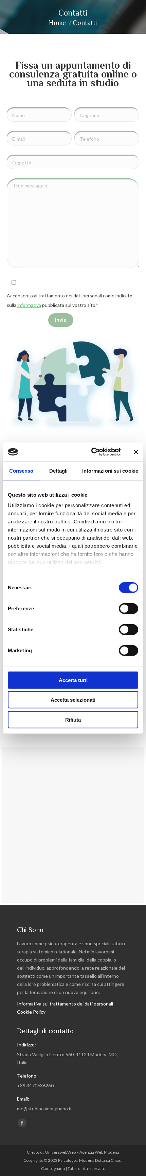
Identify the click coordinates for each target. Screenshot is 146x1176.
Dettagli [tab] (58, 470)
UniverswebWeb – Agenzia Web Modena (82, 1152)
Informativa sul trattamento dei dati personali (65, 1004)
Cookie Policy (31, 1012)
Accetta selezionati (73, 700)
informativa (29, 305)
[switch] (128, 608)
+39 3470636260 (35, 1085)
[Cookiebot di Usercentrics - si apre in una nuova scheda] (92, 452)
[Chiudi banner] (135, 452)
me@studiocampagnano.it (44, 1108)
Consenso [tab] (21, 470)
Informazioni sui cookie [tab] (110, 470)
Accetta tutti (73, 680)
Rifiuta (73, 719)
